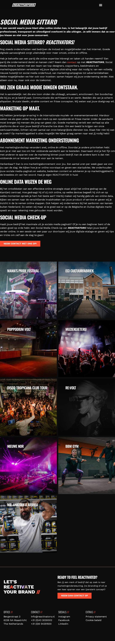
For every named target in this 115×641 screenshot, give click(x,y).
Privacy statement (96, 616)
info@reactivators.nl (43, 616)
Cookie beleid (93, 620)
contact (71, 62)
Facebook (63, 620)
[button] (100, 4)
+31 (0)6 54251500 (41, 623)
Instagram (64, 616)
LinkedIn (63, 623)
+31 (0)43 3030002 (41, 620)
